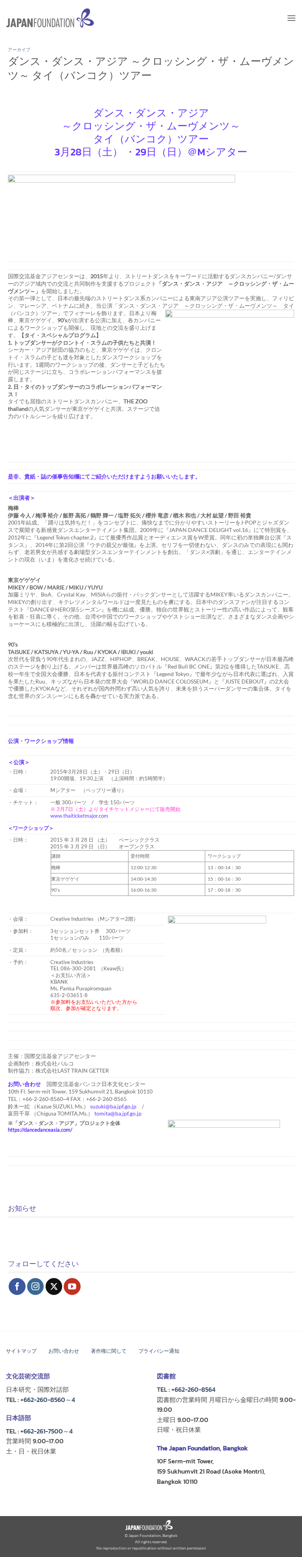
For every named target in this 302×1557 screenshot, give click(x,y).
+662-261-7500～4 (46, 1431)
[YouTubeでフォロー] (72, 1286)
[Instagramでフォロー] (35, 1286)
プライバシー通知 (158, 1351)
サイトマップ (21, 1351)
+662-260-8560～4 (47, 1399)
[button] (291, 18)
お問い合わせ (63, 1351)
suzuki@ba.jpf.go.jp (113, 1106)
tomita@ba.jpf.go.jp (118, 1113)
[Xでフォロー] (54, 1286)
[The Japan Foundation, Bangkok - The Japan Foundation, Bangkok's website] (50, 18)
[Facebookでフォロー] (17, 1286)
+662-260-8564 (193, 1389)
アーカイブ (19, 49)
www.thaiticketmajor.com (79, 816)
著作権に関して (109, 1351)
